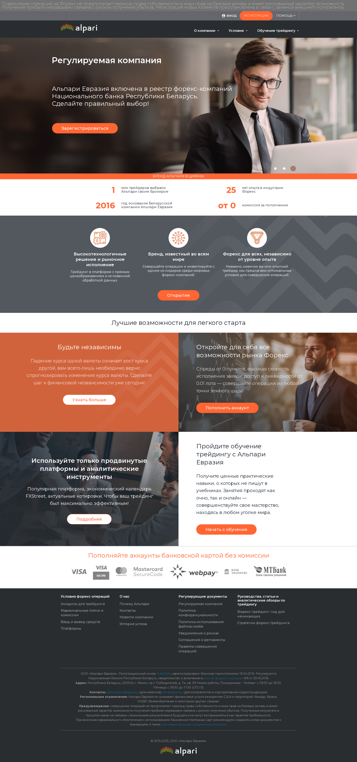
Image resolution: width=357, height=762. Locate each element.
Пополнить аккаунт (227, 407)
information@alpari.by (122, 692)
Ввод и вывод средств (80, 622)
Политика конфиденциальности (198, 613)
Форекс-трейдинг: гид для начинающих (261, 614)
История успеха (133, 624)
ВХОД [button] (232, 16)
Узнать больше (89, 399)
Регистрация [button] (256, 16)
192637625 (164, 673)
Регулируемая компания (200, 604)
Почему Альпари (134, 604)
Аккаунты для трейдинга (83, 604)
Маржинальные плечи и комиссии (82, 613)
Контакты (128, 610)
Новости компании (136, 617)
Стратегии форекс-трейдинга (263, 623)
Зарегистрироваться (84, 128)
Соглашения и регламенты (201, 640)
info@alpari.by (173, 692)
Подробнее (89, 519)
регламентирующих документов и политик (194, 724)
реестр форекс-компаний (223, 678)
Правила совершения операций (197, 648)
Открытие (178, 295)
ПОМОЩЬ (284, 16)
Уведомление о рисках (198, 633)
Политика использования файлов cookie (201, 624)
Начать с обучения (226, 529)
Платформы (71, 628)
